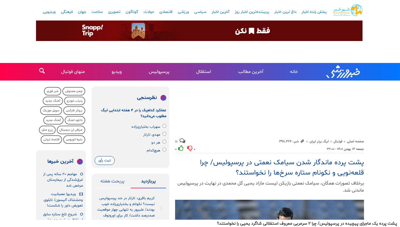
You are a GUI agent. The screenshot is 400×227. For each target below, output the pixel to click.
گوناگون (132, 12)
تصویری (114, 12)
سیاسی (200, 12)
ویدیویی (49, 12)
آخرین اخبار (221, 12)
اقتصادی (165, 12)
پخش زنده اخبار (314, 12)
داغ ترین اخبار (285, 12)
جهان (82, 12)
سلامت (97, 12)
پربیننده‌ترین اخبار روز (252, 12)
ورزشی (183, 12)
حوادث (148, 12)
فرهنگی (67, 12)
